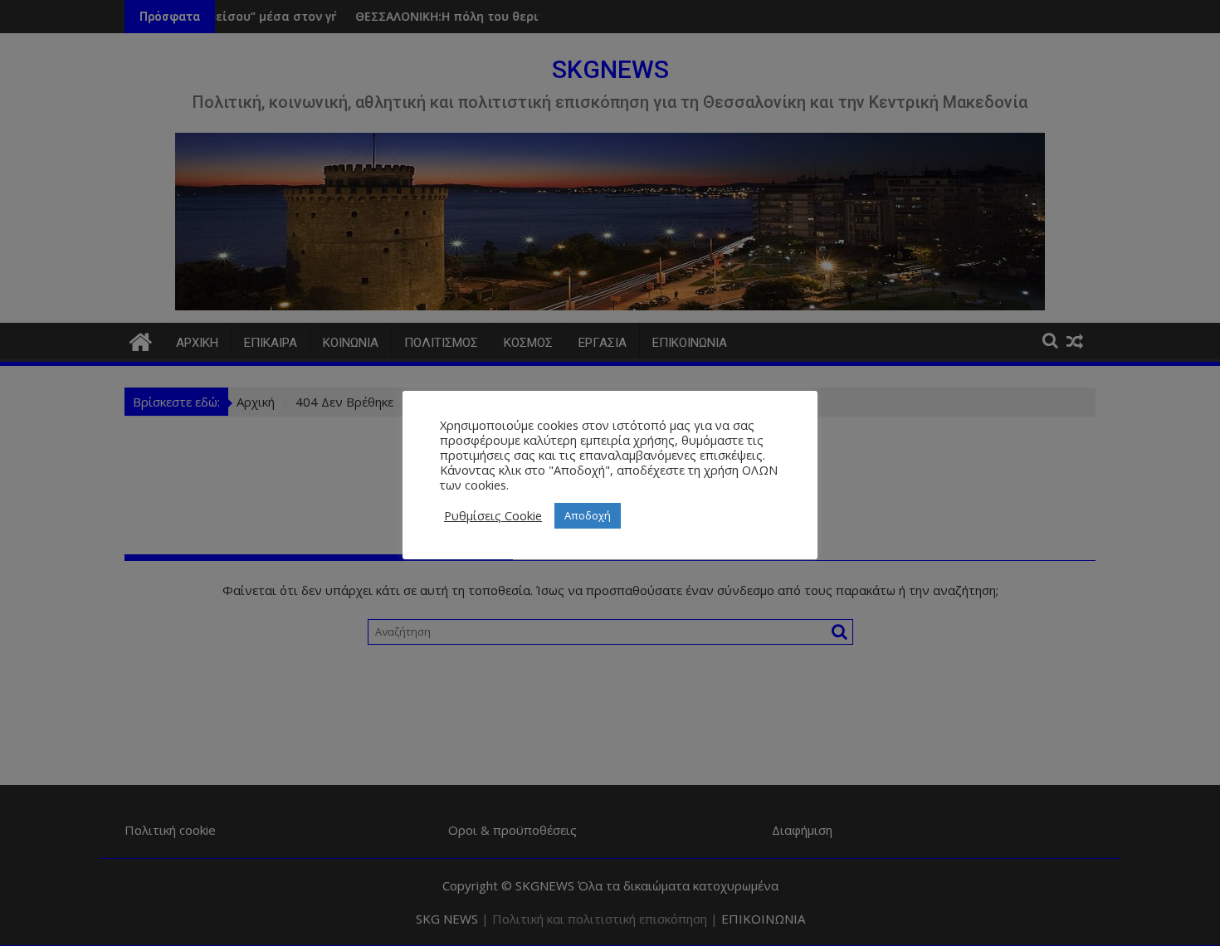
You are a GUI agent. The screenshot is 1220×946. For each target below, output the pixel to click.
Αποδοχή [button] (587, 515)
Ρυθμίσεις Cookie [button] (493, 515)
